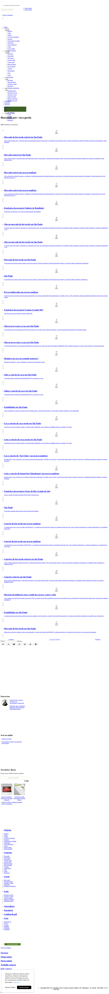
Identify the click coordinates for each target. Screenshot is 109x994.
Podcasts (6, 839)
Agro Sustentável (8, 844)
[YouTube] (14, 644)
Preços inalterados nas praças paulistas (21, 292)
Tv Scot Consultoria (9, 838)
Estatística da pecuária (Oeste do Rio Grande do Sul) (27, 491)
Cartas (5, 846)
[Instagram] (19, 644)
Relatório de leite (8, 901)
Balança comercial (9, 899)
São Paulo (8, 276)
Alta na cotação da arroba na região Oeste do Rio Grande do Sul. (21, 495)
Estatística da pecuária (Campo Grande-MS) (23, 310)
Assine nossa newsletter (7, 9)
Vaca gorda (10, 58)
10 (59, 639)
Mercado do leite (8, 895)
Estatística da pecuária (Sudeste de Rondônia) (24, 208)
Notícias (7, 30)
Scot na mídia (7, 847)
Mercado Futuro (8, 881)
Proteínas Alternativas (10, 886)
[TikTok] (30, 644)
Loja (6, 111)
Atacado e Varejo (8, 883)
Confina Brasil (10, 914)
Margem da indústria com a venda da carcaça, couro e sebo (30, 595)
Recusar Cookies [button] (10, 987)
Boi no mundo (11, 66)
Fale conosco (6, 969)
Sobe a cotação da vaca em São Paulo (20, 375)
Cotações (7, 52)
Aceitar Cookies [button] (24, 987)
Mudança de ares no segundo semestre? (21, 358)
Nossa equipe (6, 961)
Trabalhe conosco (8, 965)
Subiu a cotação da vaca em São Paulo (20, 391)
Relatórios (7, 928)
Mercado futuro (11, 64)
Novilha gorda (11, 60)
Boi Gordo (7, 880)
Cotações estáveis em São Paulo (18, 577)
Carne (6, 79)
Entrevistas (7, 843)
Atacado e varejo (8, 896)
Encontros (7, 102)
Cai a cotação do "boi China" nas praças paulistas (26, 456)
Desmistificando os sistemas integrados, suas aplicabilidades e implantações (17, 701)
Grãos (9, 75)
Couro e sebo (11, 62)
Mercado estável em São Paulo (17, 155)
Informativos (7, 922)
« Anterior (11, 639)
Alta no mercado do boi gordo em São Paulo (23, 224)
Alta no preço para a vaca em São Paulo (21, 326)
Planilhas (6, 926)
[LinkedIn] (24, 644)
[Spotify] (35, 644)
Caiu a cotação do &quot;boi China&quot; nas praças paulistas (31, 473)
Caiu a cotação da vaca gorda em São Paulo (23, 439)
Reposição (10, 77)
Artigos (6, 836)
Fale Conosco (28, 9)
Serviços (4, 953)
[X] (8, 644)
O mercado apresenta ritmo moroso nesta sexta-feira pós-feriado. (21, 511)
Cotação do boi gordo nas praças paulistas (22, 524)
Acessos (6, 925)
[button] (19, 641)
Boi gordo (10, 54)
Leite (8, 73)
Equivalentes (10, 71)
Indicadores (10, 56)
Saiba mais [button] (16, 982)
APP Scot (7, 104)
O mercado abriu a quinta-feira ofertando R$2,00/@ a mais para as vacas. (23, 378)
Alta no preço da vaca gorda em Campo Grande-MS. (18, 313)
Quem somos (6, 957)
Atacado (9, 68)
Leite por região (8, 898)
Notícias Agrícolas (6, 739)
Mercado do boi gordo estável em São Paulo (23, 137)
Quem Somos (28, 8)
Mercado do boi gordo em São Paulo (20, 260)
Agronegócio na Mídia (10, 841)
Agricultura (8, 101)
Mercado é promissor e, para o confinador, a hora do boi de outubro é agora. (24, 362)
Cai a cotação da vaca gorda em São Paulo (22, 423)
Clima (5, 835)
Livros (6, 923)
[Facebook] (3, 644)
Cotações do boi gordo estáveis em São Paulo (23, 559)
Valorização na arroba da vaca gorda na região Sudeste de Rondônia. (22, 211)
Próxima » (98, 639)
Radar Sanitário (8, 849)
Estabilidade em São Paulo (15, 407)
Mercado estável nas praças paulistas (20, 172)
